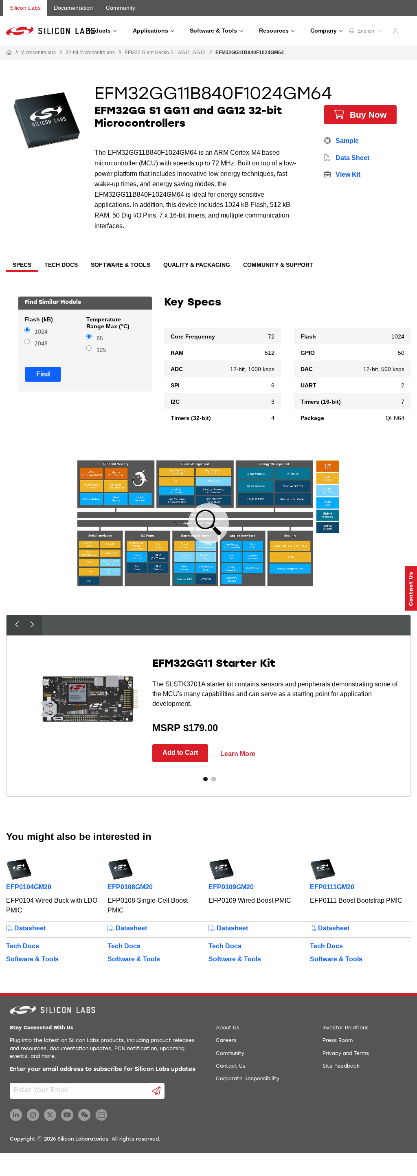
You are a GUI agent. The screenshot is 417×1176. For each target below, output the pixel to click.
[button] (411, 588)
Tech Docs (22, 946)
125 (101, 350)
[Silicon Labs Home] (9, 53)
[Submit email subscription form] (157, 1091)
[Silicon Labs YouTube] (67, 1115)
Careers (226, 1040)
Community (120, 7)
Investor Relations (346, 1028)
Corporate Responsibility (247, 1079)
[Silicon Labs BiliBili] (101, 1115)
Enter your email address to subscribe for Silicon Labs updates (102, 1069)
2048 (41, 344)
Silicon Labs (25, 7)
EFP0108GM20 (130, 887)
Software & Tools (32, 959)
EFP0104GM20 (28, 887)
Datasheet (29, 928)
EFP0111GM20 (332, 887)
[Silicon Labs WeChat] (84, 1115)
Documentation (73, 7)
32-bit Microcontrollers (90, 52)
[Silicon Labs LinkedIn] (16, 1115)
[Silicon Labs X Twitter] (50, 1115)
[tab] (22, 265)
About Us (227, 1028)
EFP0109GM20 (231, 887)
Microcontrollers (38, 52)
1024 (41, 332)
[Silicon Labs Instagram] (33, 1115)
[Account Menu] (396, 32)
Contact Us (231, 1066)
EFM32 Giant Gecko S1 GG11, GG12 (165, 52)
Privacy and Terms (346, 1053)
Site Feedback (341, 1066)
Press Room (338, 1040)
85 (100, 338)
